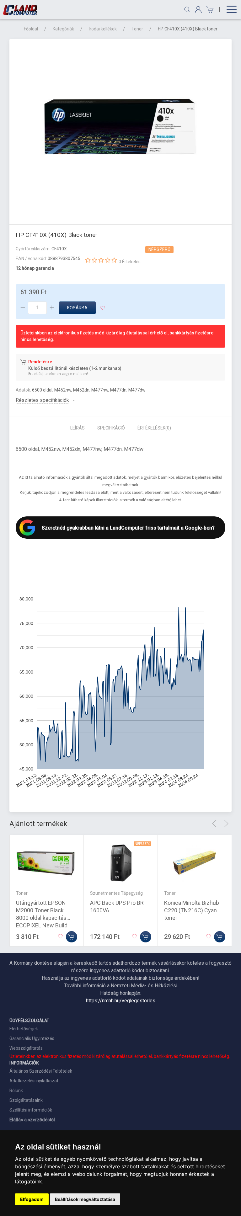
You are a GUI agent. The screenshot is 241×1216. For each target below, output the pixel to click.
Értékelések (154, 427)
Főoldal (31, 28)
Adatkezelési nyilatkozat (33, 1080)
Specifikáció (111, 427)
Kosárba (77, 307)
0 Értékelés (130, 261)
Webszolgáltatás (26, 1048)
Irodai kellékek (103, 28)
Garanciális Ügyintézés (31, 1038)
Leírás (77, 427)
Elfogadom (32, 1199)
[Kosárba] (71, 936)
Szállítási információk (30, 1109)
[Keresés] (187, 9)
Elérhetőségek (23, 1028)
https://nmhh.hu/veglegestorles (120, 1001)
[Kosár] (209, 9)
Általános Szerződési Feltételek (40, 1071)
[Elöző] (214, 823)
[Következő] (226, 823)
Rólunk (16, 1090)
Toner (137, 28)
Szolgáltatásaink (26, 1100)
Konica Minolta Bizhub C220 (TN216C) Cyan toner (191, 910)
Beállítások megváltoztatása (85, 1199)
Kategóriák (63, 28)
